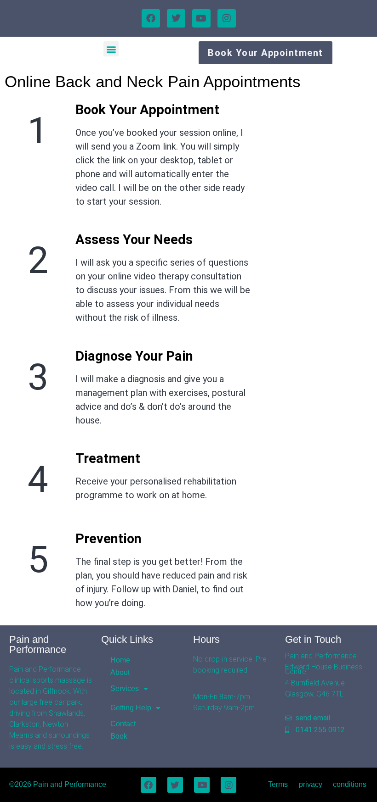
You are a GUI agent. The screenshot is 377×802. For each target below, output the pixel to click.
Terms (278, 784)
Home (120, 660)
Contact (123, 724)
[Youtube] (201, 18)
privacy (310, 784)
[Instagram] (226, 18)
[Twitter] (176, 18)
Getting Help (130, 708)
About (120, 672)
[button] (111, 48)
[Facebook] (151, 18)
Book (118, 736)
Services (124, 688)
